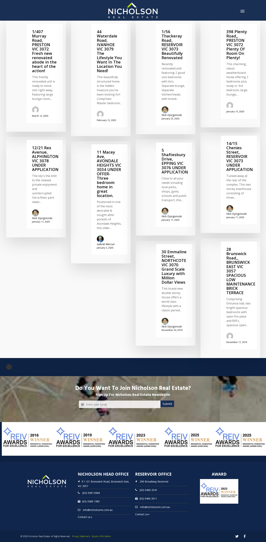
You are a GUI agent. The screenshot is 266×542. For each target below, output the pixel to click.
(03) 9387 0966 (91, 492)
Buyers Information (101, 536)
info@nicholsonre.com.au (98, 509)
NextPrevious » (9, 367)
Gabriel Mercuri (106, 244)
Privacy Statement (81, 536)
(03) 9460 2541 (148, 490)
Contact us (84, 517)
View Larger (10, 455)
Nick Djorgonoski (172, 115)
